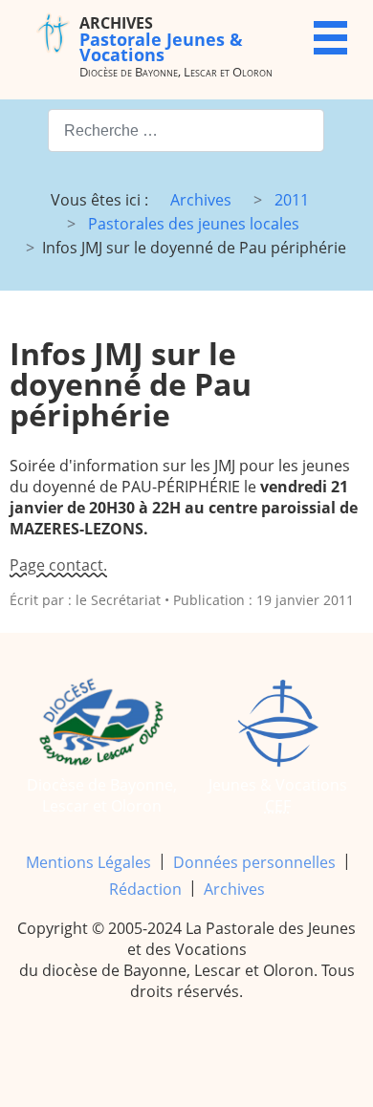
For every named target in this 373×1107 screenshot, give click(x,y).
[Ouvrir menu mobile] (330, 37)
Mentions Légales (88, 862)
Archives (234, 889)
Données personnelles (254, 862)
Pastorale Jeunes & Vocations (161, 38)
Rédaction (145, 889)
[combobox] (186, 130)
